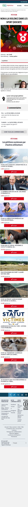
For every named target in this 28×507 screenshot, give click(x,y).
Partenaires (14, 438)
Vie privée (18, 430)
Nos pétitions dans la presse (20, 412)
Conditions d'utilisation (14, 436)
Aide (19, 428)
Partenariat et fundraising (5, 415)
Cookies (14, 431)
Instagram (13, 412)
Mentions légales (13, 434)
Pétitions (8, 10)
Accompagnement (6, 412)
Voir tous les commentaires (14, 133)
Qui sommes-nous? (20, 407)
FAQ (22, 428)
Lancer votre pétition (4, 406)
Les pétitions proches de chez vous (5, 419)
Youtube (13, 414)
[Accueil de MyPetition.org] (8, 5)
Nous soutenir (13, 428)
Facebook (13, 405)
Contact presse (20, 421)
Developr (8, 446)
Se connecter (24, 1)
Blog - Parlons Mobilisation (5, 410)
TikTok (13, 408)
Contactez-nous (11, 430)
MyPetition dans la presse (20, 418)
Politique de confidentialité (14, 433)
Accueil (19, 5)
